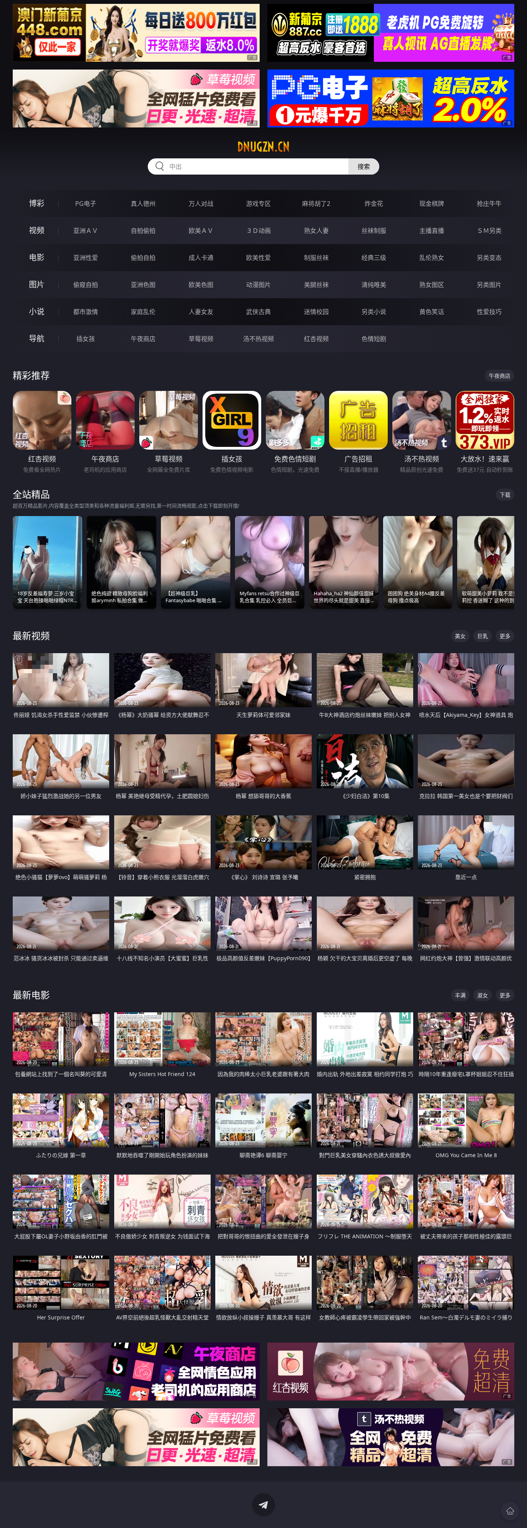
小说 (36, 311)
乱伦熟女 (431, 257)
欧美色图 (201, 284)
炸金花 (374, 203)
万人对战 (201, 203)
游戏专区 (258, 203)
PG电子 (85, 203)
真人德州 (143, 203)
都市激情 (85, 311)
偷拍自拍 (143, 257)
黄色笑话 (431, 311)
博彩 (36, 203)
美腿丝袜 (316, 284)
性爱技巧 (489, 311)
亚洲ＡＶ (85, 230)
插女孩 (85, 338)
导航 (36, 338)
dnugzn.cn (263, 146)
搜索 (364, 166)
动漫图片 (258, 284)
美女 (460, 636)
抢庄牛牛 (489, 203)
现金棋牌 (431, 203)
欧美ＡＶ (201, 230)
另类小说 (373, 311)
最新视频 (31, 635)
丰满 (460, 995)
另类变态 (489, 257)
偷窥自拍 (85, 284)
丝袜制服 (373, 230)
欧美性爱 (258, 257)
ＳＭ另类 (489, 230)
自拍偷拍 (143, 230)
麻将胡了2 (316, 203)
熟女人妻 (316, 230)
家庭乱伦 (143, 311)
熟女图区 (431, 284)
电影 (36, 257)
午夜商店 (143, 338)
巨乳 (482, 636)
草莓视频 (201, 338)
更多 (505, 636)
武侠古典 (258, 311)
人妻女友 (201, 311)
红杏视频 (316, 338)
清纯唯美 (373, 284)
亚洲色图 (143, 284)
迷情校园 (316, 311)
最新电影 (31, 994)
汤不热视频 (258, 338)
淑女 (482, 995)
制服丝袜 (316, 257)
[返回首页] (510, 1511)
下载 (505, 494)
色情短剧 (373, 338)
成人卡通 (201, 257)
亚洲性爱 (85, 257)
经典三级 (373, 257)
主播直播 (431, 230)
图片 (36, 284)
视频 (36, 230)
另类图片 (489, 284)
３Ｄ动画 (258, 230)
